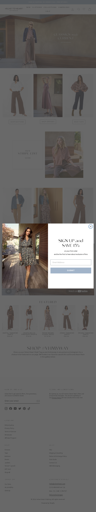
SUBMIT (71, 270)
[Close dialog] (91, 226)
